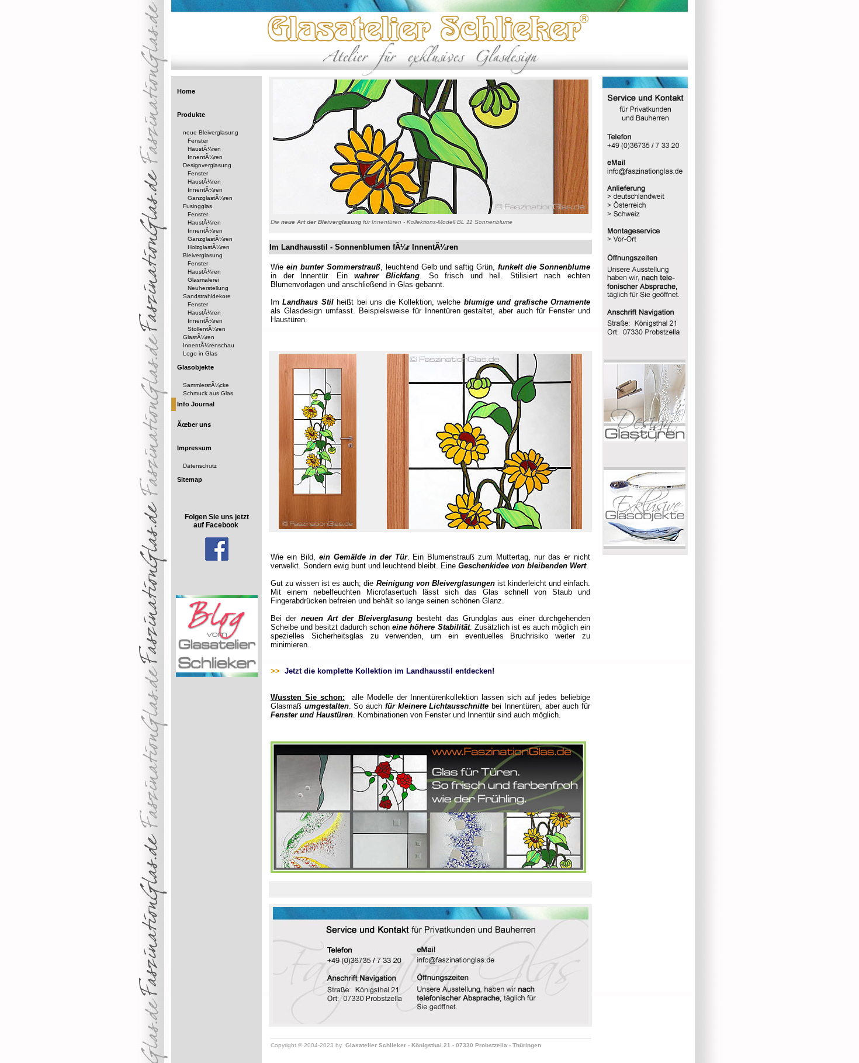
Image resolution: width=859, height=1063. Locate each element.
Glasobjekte (195, 367)
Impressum (194, 447)
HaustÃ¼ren (204, 149)
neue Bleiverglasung (210, 132)
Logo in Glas (200, 353)
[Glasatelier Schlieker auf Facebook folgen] (216, 558)
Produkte (191, 114)
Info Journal (195, 404)
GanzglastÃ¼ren (210, 198)
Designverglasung (207, 165)
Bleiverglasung (203, 255)
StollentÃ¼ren (207, 329)
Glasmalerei (203, 280)
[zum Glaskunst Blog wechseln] (217, 675)
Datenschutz (200, 466)
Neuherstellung (208, 288)
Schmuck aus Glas (208, 393)
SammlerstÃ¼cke (206, 385)
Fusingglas (197, 206)
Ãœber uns (194, 424)
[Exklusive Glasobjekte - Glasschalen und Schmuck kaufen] (644, 547)
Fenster (198, 140)
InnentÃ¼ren (205, 157)
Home (186, 91)
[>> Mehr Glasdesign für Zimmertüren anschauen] (428, 871)
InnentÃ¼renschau (208, 345)
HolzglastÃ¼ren (209, 247)
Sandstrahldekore (207, 296)
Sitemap (189, 479)
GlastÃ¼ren (198, 337)
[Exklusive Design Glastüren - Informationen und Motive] (644, 439)
